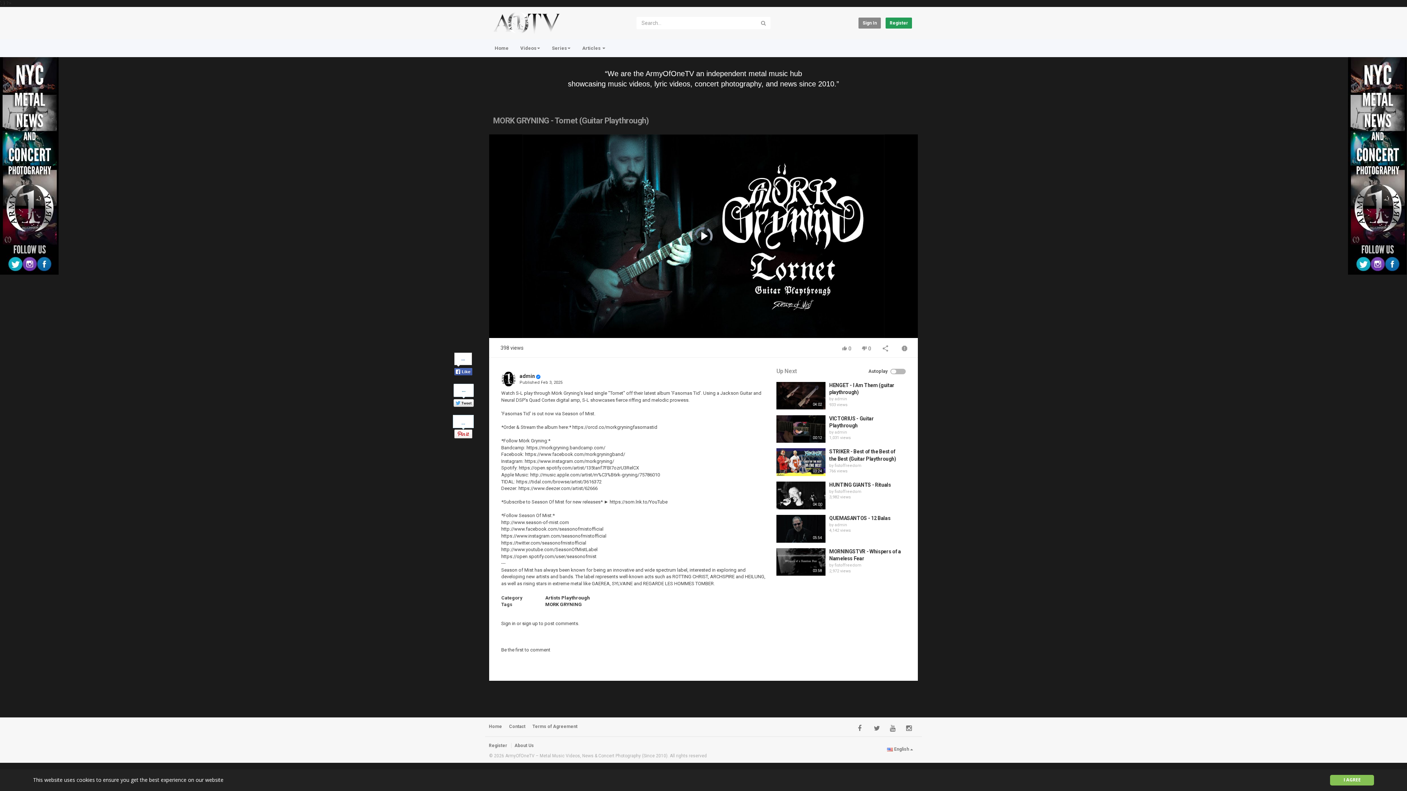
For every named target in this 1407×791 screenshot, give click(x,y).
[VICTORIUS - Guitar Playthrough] (801, 429)
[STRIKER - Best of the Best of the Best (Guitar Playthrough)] (801, 462)
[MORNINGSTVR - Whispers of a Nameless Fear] (801, 562)
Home (502, 48)
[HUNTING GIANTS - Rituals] (801, 495)
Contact (517, 726)
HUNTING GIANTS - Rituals (860, 485)
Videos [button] (528, 48)
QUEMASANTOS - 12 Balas (859, 518)
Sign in (870, 23)
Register (899, 23)
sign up (530, 623)
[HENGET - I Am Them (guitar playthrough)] (801, 396)
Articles (592, 48)
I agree (1352, 780)
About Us (524, 745)
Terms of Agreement (554, 726)
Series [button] (559, 48)
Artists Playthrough (567, 598)
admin (527, 376)
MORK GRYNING (563, 604)
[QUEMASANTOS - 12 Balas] (801, 529)
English (901, 749)
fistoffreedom (848, 465)
